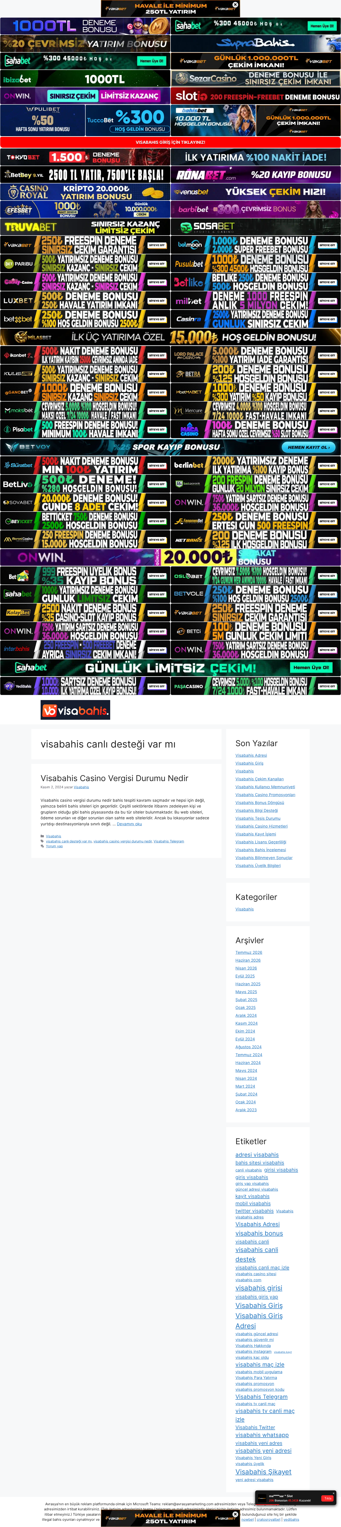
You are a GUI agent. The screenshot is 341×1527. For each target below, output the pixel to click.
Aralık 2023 (246, 1110)
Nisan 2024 (246, 1078)
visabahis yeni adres (258, 1443)
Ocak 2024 (245, 1102)
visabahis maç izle (259, 1364)
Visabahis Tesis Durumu (257, 818)
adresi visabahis (257, 1154)
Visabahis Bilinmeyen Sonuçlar (264, 857)
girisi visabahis (281, 1170)
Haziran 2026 (248, 960)
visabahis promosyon (254, 1383)
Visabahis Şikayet (263, 1472)
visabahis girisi (258, 1288)
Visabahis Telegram (169, 841)
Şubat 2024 (246, 1094)
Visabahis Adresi (251, 755)
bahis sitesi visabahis (259, 1163)
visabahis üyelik (249, 1463)
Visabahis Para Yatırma (256, 1377)
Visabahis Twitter (255, 1427)
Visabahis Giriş (249, 763)
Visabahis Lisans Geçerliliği (260, 842)
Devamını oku (129, 824)
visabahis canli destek (256, 1254)
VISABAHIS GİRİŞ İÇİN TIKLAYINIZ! (170, 142)
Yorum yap (54, 846)
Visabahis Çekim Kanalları (259, 779)
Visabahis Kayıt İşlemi (255, 834)
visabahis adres (249, 1217)
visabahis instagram (253, 1351)
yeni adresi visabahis (254, 1479)
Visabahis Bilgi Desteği (256, 810)
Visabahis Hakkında (253, 1345)
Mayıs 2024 (246, 1070)
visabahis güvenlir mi (254, 1339)
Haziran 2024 (248, 1062)
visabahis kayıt (283, 1352)
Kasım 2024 (246, 1023)
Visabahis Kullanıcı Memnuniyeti (265, 787)
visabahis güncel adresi (256, 1334)
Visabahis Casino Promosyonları (265, 794)
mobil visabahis (253, 1203)
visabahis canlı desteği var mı (69, 841)
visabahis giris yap (256, 1297)
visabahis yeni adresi (263, 1450)
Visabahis (53, 836)
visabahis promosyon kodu (259, 1389)
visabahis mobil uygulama (258, 1372)
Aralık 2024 (246, 1015)
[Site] (85, 245)
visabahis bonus (259, 1233)
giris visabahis (251, 1177)
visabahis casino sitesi (255, 1274)
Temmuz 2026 (248, 952)
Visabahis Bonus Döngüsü (259, 802)
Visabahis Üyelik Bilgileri (258, 865)
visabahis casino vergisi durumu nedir (122, 841)
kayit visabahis (252, 1196)
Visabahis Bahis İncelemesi (260, 850)
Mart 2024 (245, 1086)
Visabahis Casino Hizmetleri (261, 826)
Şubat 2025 (246, 999)
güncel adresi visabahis (256, 1189)
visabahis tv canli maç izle (265, 1415)
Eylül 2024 (245, 1039)
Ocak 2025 (245, 1007)
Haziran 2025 (248, 984)
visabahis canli (252, 1241)
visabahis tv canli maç (255, 1403)
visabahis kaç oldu (252, 1357)
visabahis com (248, 1280)
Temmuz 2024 (248, 1055)
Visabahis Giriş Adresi (259, 1321)
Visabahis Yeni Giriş (253, 1457)
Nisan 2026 (246, 968)
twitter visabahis (254, 1211)
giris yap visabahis (252, 1183)
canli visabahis (248, 1170)
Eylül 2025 (245, 976)
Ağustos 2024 (248, 1047)
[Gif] (170, 337)
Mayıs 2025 (246, 992)
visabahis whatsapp (262, 1435)
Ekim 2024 (245, 1031)
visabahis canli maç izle (262, 1267)
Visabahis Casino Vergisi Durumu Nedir (114, 778)
